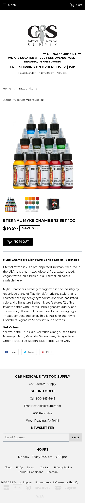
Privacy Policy (63, 467)
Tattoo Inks (26, 88)
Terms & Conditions (30, 471)
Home (7, 88)
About (8, 467)
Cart (79, 5)
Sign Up (75, 437)
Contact (45, 467)
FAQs (19, 467)
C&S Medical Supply (42, 384)
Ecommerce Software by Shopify (56, 482)
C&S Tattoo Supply (20, 482)
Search (31, 467)
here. (18, 280)
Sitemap (52, 471)
